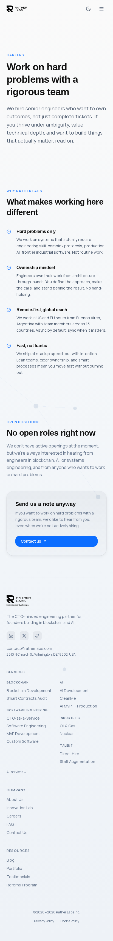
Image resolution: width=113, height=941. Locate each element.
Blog (11, 860)
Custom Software (23, 741)
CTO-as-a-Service (23, 718)
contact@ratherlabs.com (29, 648)
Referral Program (22, 885)
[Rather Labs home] (17, 9)
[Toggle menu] (101, 9)
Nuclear (67, 733)
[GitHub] (37, 635)
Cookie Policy (70, 921)
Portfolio (14, 868)
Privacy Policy (44, 921)
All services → (17, 772)
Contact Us (17, 832)
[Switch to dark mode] (88, 9)
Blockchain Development (29, 690)
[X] (24, 635)
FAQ (10, 824)
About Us (15, 799)
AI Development (74, 690)
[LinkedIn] (11, 635)
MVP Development (23, 733)
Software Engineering (26, 725)
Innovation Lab (20, 807)
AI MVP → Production (78, 706)
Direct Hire (69, 753)
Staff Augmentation (77, 761)
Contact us (31, 541)
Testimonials (18, 876)
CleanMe (68, 698)
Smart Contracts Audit (27, 698)
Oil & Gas (67, 725)
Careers (14, 816)
